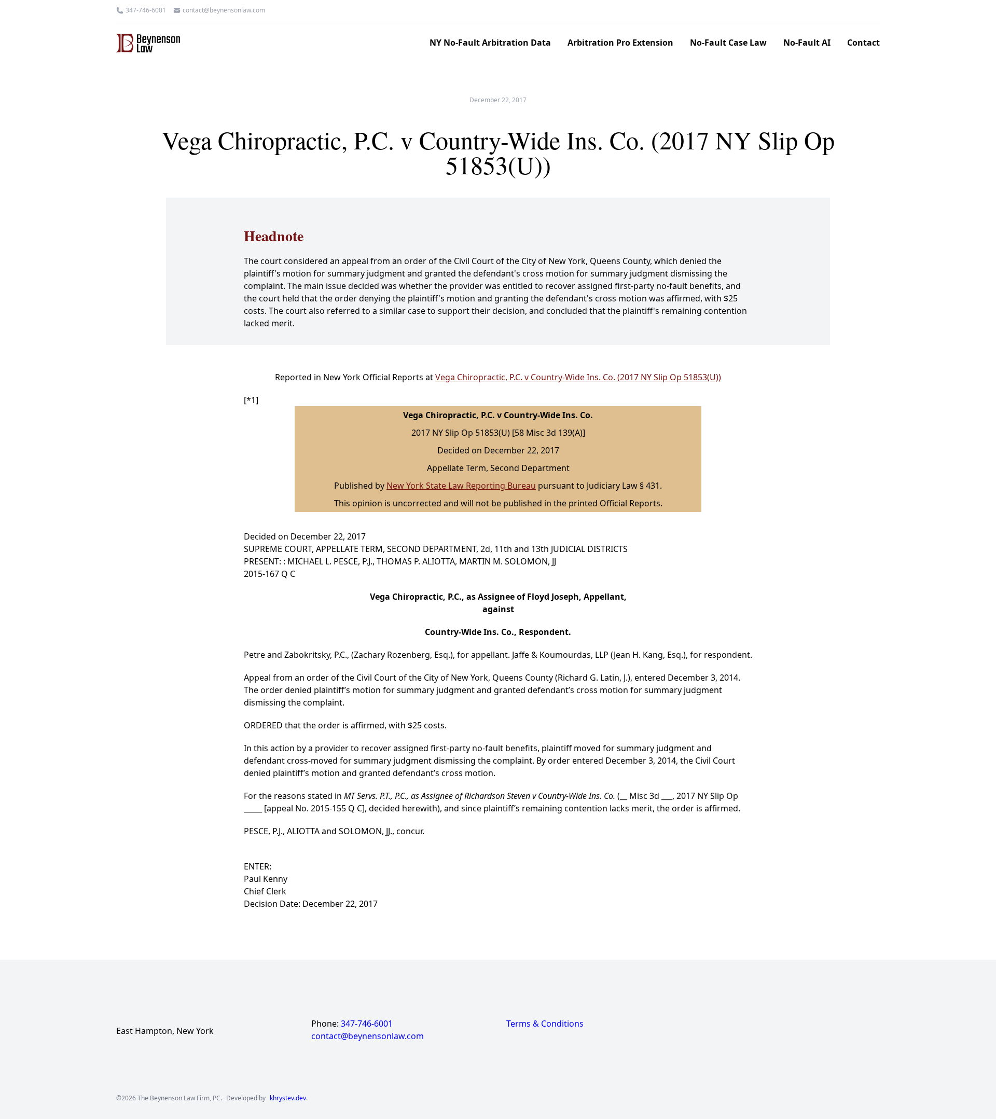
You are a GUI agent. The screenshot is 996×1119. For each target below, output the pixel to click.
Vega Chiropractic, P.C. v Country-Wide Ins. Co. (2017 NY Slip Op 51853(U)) (578, 377)
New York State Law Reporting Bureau (461, 485)
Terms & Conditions (545, 1023)
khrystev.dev (288, 1098)
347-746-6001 (146, 10)
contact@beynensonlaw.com (224, 10)
